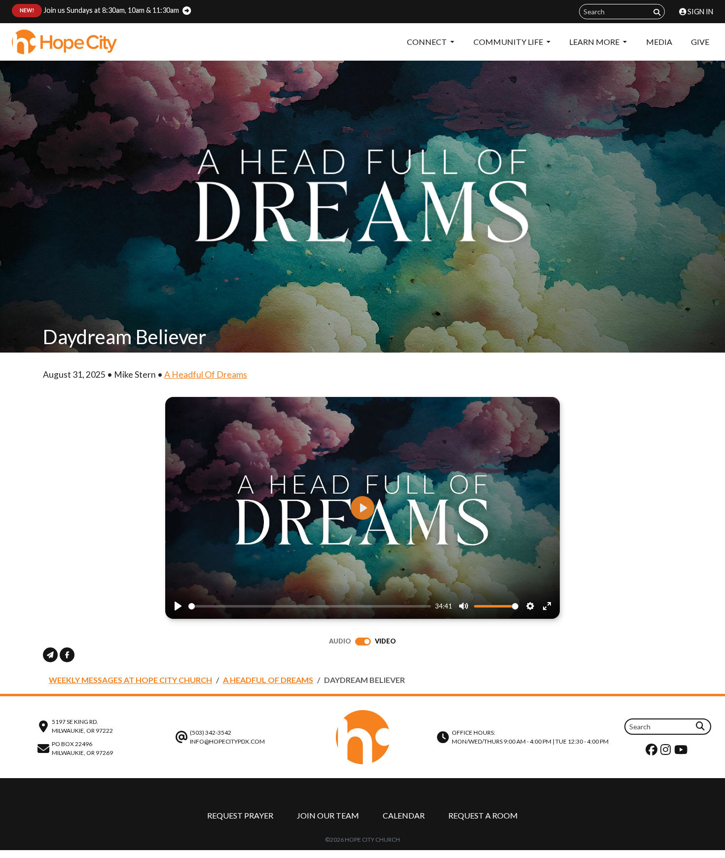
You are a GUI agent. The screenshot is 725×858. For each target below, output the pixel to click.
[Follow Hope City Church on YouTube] (682, 751)
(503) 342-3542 (210, 732)
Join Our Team (328, 815)
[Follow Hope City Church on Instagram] (666, 751)
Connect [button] (427, 41)
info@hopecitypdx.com (227, 741)
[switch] (363, 641)
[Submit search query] (657, 12)
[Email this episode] (50, 654)
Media (659, 41)
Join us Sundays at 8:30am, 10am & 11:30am (99, 10)
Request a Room (483, 815)
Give (700, 41)
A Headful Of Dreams (205, 374)
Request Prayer (240, 815)
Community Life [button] (508, 41)
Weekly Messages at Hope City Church (130, 679)
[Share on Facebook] (67, 654)
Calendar (404, 815)
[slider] (309, 606)
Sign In (699, 11)
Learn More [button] (595, 41)
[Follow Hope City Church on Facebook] (653, 751)
